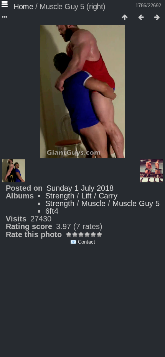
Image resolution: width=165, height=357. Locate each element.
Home (23, 6)
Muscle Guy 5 (136, 203)
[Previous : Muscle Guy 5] (141, 17)
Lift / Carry (99, 196)
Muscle (93, 203)
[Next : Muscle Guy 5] (157, 17)
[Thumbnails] (125, 17)
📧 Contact (82, 242)
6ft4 (51, 211)
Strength (59, 196)
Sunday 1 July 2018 (80, 188)
